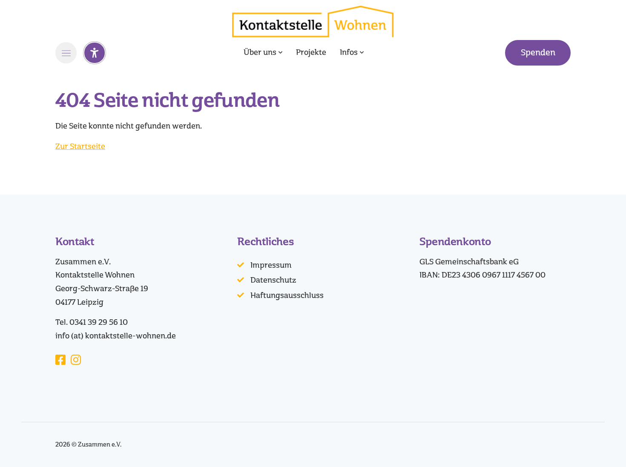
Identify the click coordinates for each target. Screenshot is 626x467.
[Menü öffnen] (66, 52)
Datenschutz (273, 280)
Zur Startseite (80, 146)
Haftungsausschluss (287, 295)
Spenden (538, 52)
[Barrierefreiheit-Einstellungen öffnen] (94, 53)
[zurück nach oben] (596, 446)
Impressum (271, 265)
